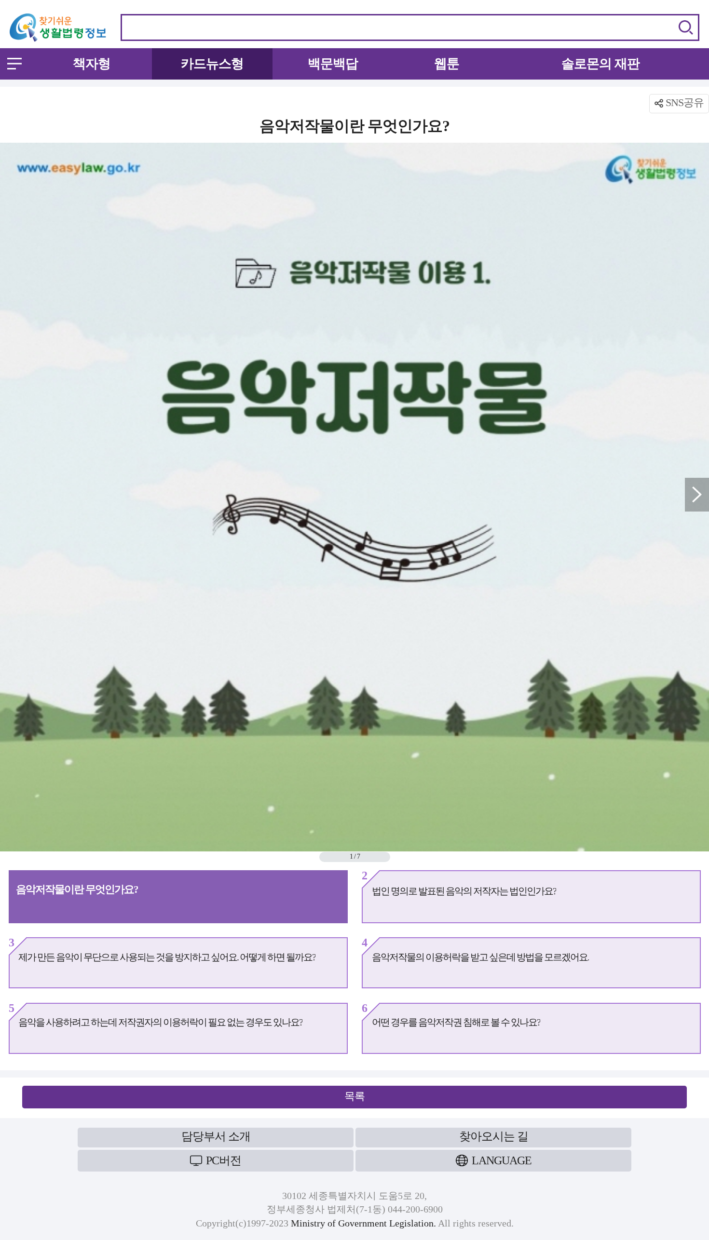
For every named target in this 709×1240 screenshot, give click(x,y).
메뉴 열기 (14, 63)
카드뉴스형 (212, 63)
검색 (686, 27)
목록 (354, 1096)
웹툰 (446, 63)
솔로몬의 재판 (600, 63)
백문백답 (333, 63)
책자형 (91, 63)
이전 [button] (12, 495)
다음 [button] (697, 495)
